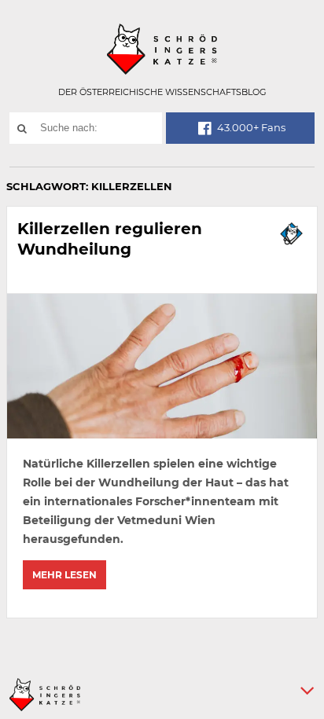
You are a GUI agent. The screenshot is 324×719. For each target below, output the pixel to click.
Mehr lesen (64, 575)
